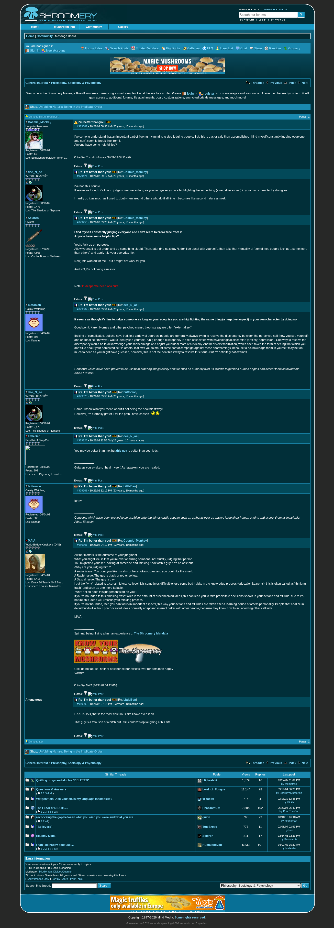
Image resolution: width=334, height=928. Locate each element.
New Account (246, 20)
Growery (294, 48)
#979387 (82, 126)
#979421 (82, 176)
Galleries (193, 48)
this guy (121, 450)
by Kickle (289, 802)
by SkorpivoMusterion (289, 792)
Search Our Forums (276, 9)
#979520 (82, 396)
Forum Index (93, 48)
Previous (275, 83)
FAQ (210, 48)
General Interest (36, 83)
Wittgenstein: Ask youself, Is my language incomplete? (74, 799)
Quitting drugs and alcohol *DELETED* (62, 780)
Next (304, 83)
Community (94, 27)
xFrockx (208, 799)
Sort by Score (60, 878)
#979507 (82, 309)
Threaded (257, 83)
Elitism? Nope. (46, 836)
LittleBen (129, 486)
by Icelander (289, 848)
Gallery (123, 27)
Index (292, 83)
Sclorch (207, 836)
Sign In (34, 50)
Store (258, 48)
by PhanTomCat (289, 811)
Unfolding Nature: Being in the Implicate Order (70, 107)
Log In (263, 20)
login (190, 93)
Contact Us (278, 20)
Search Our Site (249, 9)
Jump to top (36, 741)
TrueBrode (209, 827)
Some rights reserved (190, 917)
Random (275, 48)
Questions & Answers (51, 789)
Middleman (45, 871)
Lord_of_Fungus (213, 789)
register (208, 93)
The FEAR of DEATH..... (52, 808)
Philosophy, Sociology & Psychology (76, 83)
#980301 (82, 544)
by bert (289, 830)
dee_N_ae (130, 305)
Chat (243, 48)
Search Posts (119, 48)
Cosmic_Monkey (135, 172)
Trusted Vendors (147, 48)
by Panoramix (289, 839)
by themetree (289, 783)
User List (226, 48)
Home (35, 27)
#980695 (82, 703)
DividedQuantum (63, 871)
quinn (206, 817)
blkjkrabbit (209, 780)
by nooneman (289, 820)
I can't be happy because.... (55, 845)
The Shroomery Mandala (151, 633)
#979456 (82, 222)
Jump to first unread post (43, 116)
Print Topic (76, 878)
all (51, 793)
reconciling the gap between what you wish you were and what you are (84, 817)
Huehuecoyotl (212, 845)
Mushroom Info (64, 27)
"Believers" (44, 827)
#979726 (82, 440)
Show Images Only (38, 878)
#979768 (82, 490)
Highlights (173, 48)
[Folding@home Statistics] (35, 246)
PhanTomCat (211, 808)
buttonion (129, 392)
